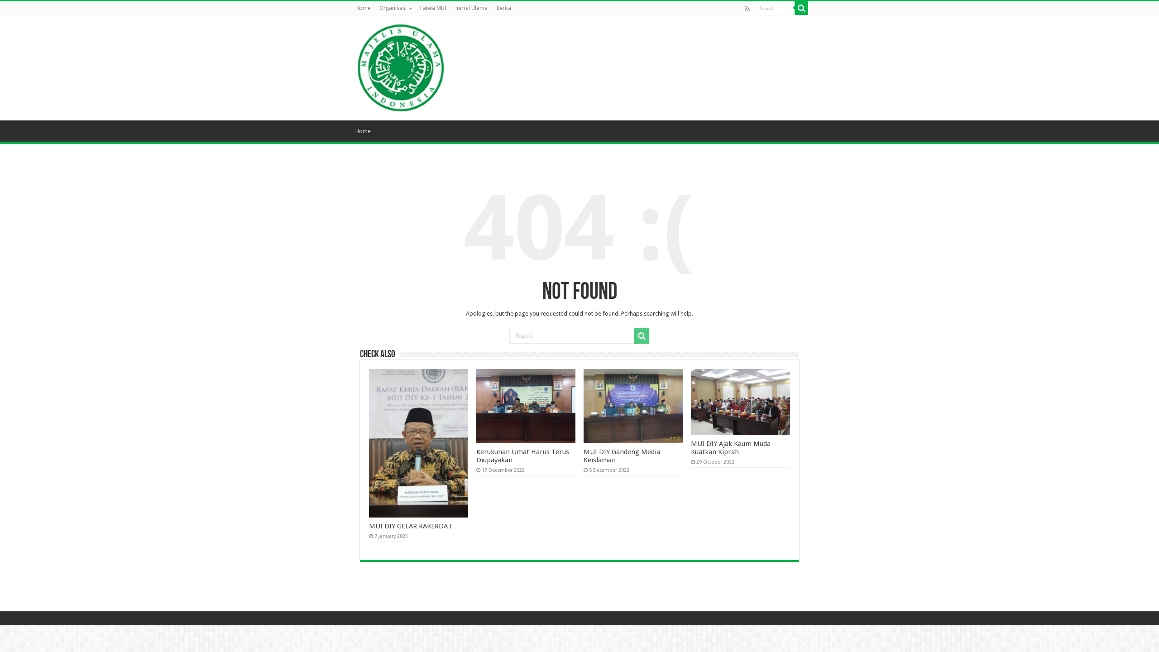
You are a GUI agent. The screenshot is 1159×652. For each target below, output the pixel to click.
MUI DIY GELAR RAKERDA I (410, 526)
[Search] (801, 8)
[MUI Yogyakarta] (401, 66)
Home (362, 8)
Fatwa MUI (433, 8)
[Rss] (747, 8)
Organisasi (393, 8)
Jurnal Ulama (471, 8)
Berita (504, 8)
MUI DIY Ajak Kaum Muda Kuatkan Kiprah (731, 448)
